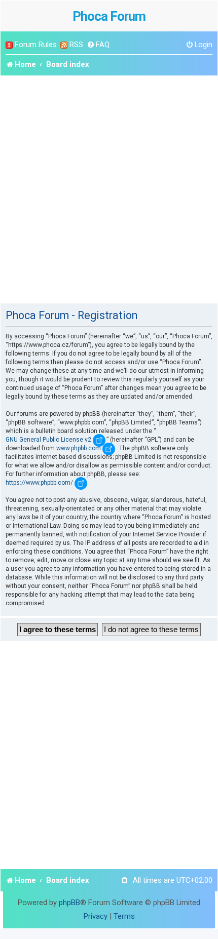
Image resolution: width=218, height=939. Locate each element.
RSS (76, 44)
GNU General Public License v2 (48, 439)
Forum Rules (36, 44)
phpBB (69, 902)
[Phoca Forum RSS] (63, 44)
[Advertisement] (109, 189)
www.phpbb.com (78, 448)
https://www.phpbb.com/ (39, 482)
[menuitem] (98, 44)
